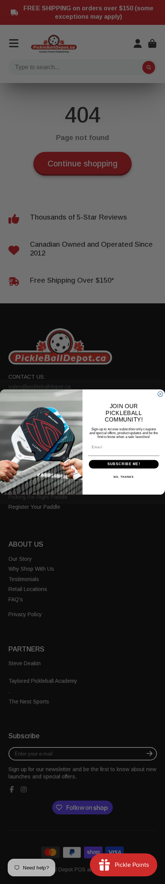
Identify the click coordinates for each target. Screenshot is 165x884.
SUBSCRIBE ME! (123, 464)
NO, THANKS (124, 477)
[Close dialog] (160, 393)
